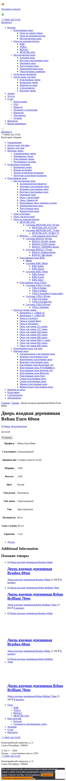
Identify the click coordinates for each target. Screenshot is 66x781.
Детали (11, 542)
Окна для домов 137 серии (33, 329)
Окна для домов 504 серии (33, 332)
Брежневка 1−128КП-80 (32, 315)
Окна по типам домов (31, 33)
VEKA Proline (39, 288)
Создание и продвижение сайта (30, 724)
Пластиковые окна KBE (32, 258)
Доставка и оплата (11, 9)
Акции (11, 93)
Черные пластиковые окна (33, 384)
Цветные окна (21, 351)
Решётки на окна (28, 85)
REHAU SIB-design (42, 255)
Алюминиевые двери (25, 153)
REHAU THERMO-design (45, 247)
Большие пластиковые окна (34, 189)
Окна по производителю (32, 35)
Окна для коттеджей (24, 216)
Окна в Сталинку (29, 318)
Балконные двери (29, 82)
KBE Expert (38, 277)
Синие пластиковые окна (33, 381)
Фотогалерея (20, 101)
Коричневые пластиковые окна (36, 359)
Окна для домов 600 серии (33, 337)
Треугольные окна (29, 66)
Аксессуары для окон (25, 77)
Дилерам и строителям (25, 110)
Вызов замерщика (16, 123)
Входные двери (28, 90)
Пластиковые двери (30, 79)
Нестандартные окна (30, 38)
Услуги (11, 96)
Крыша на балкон (23, 170)
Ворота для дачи (15, 148)
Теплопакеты (14, 398)
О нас (10, 99)
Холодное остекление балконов (30, 175)
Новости (18, 107)
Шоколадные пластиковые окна (36, 387)
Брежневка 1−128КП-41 (32, 312)
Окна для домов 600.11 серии (35, 340)
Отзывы (18, 118)
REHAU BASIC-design (44, 241)
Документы (20, 115)
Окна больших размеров (32, 71)
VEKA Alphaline (40, 307)
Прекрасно (47, 775)
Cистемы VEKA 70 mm (38, 285)
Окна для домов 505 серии (33, 334)
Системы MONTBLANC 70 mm (42, 230)
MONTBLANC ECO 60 (44, 227)
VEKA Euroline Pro (42, 301)
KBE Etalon (38, 266)
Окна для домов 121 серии (33, 326)
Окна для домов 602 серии (33, 343)
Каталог (11, 27)
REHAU (24, 49)
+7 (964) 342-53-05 (10, 19)
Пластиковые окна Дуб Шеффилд (37, 367)
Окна (10, 705)
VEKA (23, 46)
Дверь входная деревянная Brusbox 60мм (29, 579)
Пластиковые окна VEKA (33, 282)
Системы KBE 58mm (37, 263)
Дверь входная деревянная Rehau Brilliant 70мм (32, 604)
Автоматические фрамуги (33, 183)
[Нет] (34, 778)
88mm (29, 260)
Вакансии (19, 112)
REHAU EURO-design (43, 244)
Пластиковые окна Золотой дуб (36, 370)
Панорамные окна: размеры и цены (38, 203)
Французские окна (29, 211)
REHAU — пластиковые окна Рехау (39, 236)
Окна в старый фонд (30, 321)
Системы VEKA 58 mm (38, 296)
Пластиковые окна (23, 30)
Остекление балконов (25, 74)
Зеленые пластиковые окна (34, 356)
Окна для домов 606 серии (33, 345)
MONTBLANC (28, 52)
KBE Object (38, 269)
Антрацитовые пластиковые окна (37, 354)
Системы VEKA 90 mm (38, 304)
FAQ (16, 104)
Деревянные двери (23, 156)
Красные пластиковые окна (34, 362)
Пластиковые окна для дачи (28, 348)
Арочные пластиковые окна (34, 186)
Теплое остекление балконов (29, 172)
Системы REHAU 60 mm (39, 238)
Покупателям (14, 718)
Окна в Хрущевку (29, 323)
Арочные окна (27, 57)
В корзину (7, 437)
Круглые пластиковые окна (34, 60)
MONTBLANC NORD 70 (45, 233)
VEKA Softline (39, 290)
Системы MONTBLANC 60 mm (42, 225)
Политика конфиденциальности (17, 778)
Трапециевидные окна (31, 68)
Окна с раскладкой (29, 197)
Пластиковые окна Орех (32, 376)
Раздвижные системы (25, 161)
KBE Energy (38, 274)
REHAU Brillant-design (44, 252)
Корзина (6, 22)
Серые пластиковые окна (33, 378)
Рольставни (13, 392)
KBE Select (37, 279)
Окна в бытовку (22, 214)
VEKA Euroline (40, 299)
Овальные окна (28, 63)
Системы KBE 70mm (37, 271)
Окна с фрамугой (29, 200)
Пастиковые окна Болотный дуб (36, 365)
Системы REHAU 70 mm (39, 249)
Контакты (12, 121)
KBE (22, 44)
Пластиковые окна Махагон (34, 373)
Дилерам (12, 726)
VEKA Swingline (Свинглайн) (47, 293)
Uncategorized (14, 142)
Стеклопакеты (27, 88)
